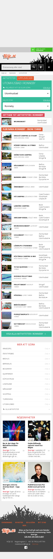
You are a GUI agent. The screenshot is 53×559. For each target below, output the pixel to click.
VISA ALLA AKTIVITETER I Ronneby (25, 333)
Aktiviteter (23, 73)
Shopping (7, 394)
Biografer (7, 369)
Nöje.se (4, 73)
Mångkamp (7, 389)
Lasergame (7, 384)
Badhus (6, 359)
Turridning (8, 399)
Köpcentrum (8, 379)
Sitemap (35, 544)
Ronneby (12, 73)
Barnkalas (7, 364)
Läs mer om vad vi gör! (34, 537)
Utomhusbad (8, 404)
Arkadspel (7, 348)
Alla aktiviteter (12, 409)
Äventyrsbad (8, 353)
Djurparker (8, 374)
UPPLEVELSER (25, 78)
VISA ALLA (46, 88)
